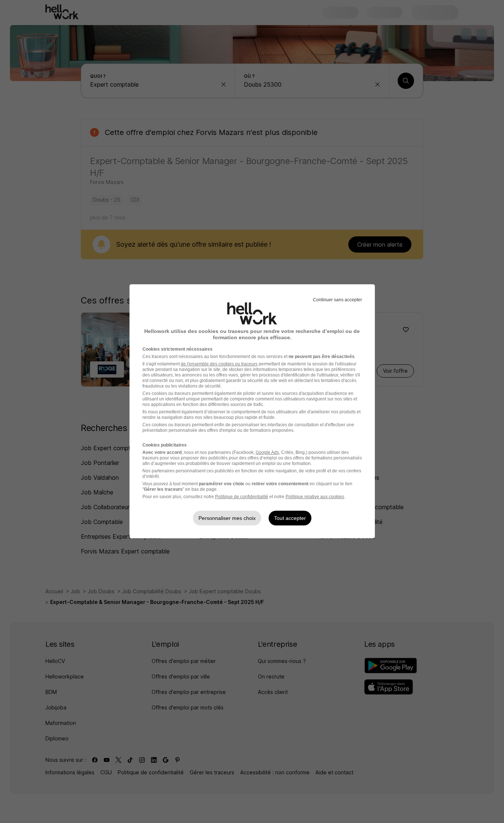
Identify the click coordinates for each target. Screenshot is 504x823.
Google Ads (267, 452)
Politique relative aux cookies (315, 496)
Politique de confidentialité (241, 496)
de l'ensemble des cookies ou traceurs (219, 364)
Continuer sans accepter (337, 299)
